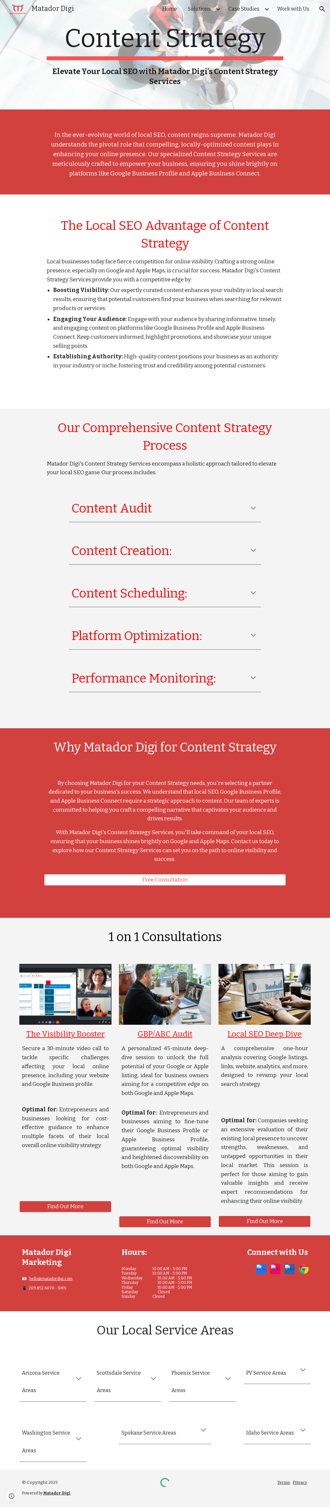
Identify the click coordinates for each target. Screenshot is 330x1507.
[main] (165, 54)
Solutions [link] (199, 9)
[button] (322, 9)
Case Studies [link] (243, 9)
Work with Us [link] (293, 9)
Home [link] (169, 9)
